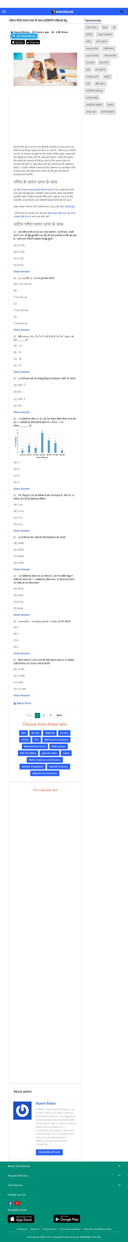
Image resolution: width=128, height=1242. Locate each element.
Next (59, 715)
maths (66, 753)
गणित (36, 739)
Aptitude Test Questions (44, 773)
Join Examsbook (25, 36)
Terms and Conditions (69, 1229)
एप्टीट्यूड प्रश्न (92, 76)
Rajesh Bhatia (46, 1103)
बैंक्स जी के (104, 62)
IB (114, 27)
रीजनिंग (110, 105)
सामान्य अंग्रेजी (92, 48)
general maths (49, 753)
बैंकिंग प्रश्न (100, 83)
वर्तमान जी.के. (91, 27)
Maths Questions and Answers (45, 760)
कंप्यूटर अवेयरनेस (105, 34)
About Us (35, 1229)
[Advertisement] (45, 118)
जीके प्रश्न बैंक (110, 55)
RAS (105, 27)
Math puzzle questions (56, 739)
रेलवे (88, 83)
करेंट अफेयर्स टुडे (67, 206)
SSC (23, 733)
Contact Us (22, 1229)
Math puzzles (59, 746)
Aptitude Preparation (32, 766)
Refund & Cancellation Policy (97, 1229)
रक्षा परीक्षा (64, 733)
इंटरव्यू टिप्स (100, 69)
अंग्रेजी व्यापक (92, 98)
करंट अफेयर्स (101, 41)
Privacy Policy (49, 1229)
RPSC (89, 34)
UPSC (107, 76)
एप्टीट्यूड (25, 739)
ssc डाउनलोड (92, 55)
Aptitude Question (58, 766)
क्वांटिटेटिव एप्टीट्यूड (94, 91)
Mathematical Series (35, 746)
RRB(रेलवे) (50, 733)
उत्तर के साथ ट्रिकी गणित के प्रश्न (38, 189)
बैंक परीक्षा (35, 733)
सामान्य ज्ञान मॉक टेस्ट (57, 213)
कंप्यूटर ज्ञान (91, 112)
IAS (88, 69)
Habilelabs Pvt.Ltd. (90, 1237)
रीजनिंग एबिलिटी (107, 112)
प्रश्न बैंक (90, 62)
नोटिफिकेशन (109, 48)
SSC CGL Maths (28, 753)
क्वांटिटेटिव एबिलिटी (94, 105)
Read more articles (49, 1152)
